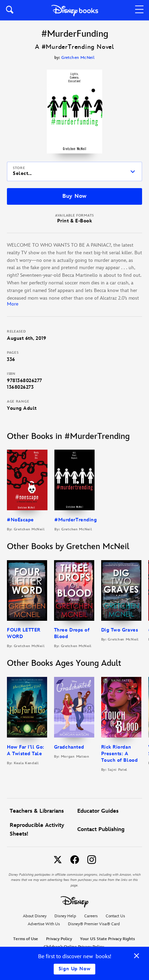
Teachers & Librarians (37, 811)
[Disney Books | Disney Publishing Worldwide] (74, 10)
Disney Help (65, 916)
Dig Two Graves (119, 630)
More (12, 304)
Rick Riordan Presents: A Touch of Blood (119, 753)
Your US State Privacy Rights (107, 939)
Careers (91, 916)
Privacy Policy (59, 939)
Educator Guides (98, 811)
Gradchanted (69, 747)
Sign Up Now (75, 969)
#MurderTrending (75, 520)
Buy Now (74, 196)
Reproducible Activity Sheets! (37, 829)
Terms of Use (25, 939)
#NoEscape (20, 520)
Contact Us (115, 916)
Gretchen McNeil (78, 57)
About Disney (34, 916)
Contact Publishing (100, 829)
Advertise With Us (44, 924)
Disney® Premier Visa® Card (94, 924)
